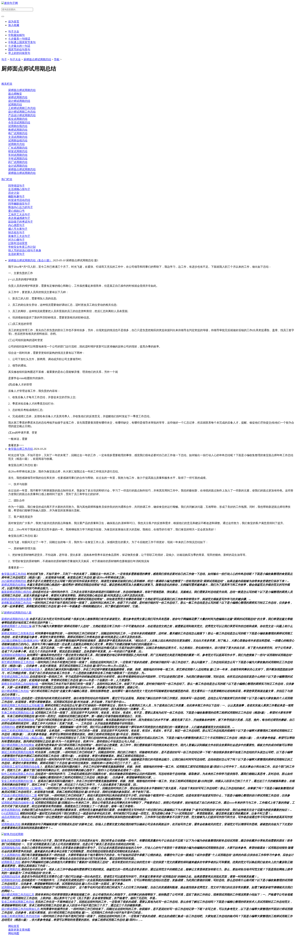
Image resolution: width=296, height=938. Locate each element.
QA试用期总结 (10, 813)
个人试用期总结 (11, 854)
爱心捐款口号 (16, 210)
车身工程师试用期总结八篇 (17, 712)
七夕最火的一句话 (19, 45)
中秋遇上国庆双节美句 (22, 42)
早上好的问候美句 (19, 53)
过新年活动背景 (17, 243)
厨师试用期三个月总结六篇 (17, 759)
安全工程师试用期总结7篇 (17, 781)
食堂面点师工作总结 (20, 448)
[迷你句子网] (9, 3)
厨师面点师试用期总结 (37, 59)
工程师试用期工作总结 (22, 108)
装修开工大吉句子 (19, 236)
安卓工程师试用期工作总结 (17, 901)
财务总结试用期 (11, 840)
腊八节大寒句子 (17, 228)
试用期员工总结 (11, 862)
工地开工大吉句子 (19, 214)
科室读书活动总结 (19, 200)
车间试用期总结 (17, 154)
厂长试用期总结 (17, 147)
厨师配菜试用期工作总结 (16, 602)
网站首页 (13, 926)
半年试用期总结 (17, 158)
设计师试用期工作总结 (22, 111)
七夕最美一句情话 (19, 38)
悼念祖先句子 (16, 232)
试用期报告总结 (11, 847)
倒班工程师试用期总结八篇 (17, 730)
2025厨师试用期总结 (13, 581)
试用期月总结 (16, 144)
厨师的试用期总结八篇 (15, 619)
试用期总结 (15, 104)
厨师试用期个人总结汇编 (16, 626)
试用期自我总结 (17, 126)
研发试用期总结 (17, 151)
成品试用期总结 (11, 817)
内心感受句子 (16, 225)
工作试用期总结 (11, 869)
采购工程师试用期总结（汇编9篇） (22, 788)
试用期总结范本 (11, 876)
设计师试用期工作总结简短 (17, 745)
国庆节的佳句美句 (19, 49)
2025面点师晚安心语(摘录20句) (20, 640)
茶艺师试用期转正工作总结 (17, 662)
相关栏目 (6, 83)
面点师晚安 (15, 93)
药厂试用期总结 (17, 162)
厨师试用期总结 (17, 97)
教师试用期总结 (17, 129)
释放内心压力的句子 (20, 207)
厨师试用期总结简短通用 (16, 599)
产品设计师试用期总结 (22, 115)
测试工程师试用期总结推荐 (17, 752)
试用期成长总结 (11, 824)
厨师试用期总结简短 (13, 584)
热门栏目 (6, 179)
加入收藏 (13, 25)
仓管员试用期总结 (19, 122)
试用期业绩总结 (17, 140)
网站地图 (13, 933)
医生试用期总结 (17, 118)
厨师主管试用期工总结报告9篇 (19, 683)
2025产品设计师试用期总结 (17, 719)
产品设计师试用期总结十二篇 (19, 795)
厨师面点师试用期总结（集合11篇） (30, 260)
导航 (56, 59)
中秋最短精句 (16, 35)
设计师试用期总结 (19, 100)
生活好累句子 (16, 254)
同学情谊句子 (16, 185)
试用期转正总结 (11, 887)
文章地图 (24, 929)
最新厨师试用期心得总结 (16, 591)
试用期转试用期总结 (13, 655)
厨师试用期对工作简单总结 (17, 633)
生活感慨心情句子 (19, 189)
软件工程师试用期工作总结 (17, 773)
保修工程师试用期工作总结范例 (20, 916)
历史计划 (13, 192)
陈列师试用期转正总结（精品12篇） (23, 737)
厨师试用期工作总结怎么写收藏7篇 (22, 705)
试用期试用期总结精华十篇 (17, 802)
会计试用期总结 (17, 165)
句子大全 (13, 31)
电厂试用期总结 (17, 133)
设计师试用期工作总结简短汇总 (20, 908)
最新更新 (13, 929)
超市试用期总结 (11, 809)
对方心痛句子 (16, 239)
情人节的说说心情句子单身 (24, 250)
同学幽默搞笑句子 (19, 203)
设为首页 (13, 21)
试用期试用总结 (11, 698)
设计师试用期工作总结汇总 (17, 894)
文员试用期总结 (17, 136)
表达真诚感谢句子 (19, 218)
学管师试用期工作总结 (15, 676)
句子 (4, 59)
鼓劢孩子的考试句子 (20, 221)
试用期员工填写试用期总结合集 (20, 766)
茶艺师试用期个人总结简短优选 (20, 669)
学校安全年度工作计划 (22, 246)
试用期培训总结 (11, 880)
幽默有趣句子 (16, 196)
